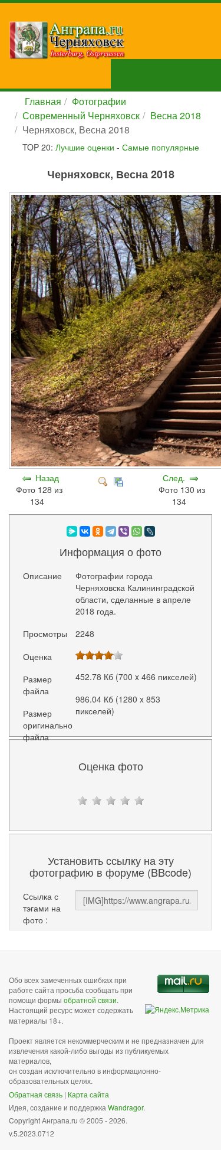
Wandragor (125, 1107)
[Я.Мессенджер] (72, 531)
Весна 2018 (175, 115)
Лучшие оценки (84, 147)
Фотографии (99, 101)
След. (174, 477)
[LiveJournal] (149, 531)
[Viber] (123, 531)
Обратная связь (35, 1094)
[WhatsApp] (136, 531)
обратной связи (90, 1000)
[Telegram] (110, 531)
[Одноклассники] (98, 531)
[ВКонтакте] (85, 531)
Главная (43, 101)
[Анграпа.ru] (115, 40)
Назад (47, 477)
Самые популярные (160, 147)
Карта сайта (88, 1094)
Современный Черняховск (81, 115)
